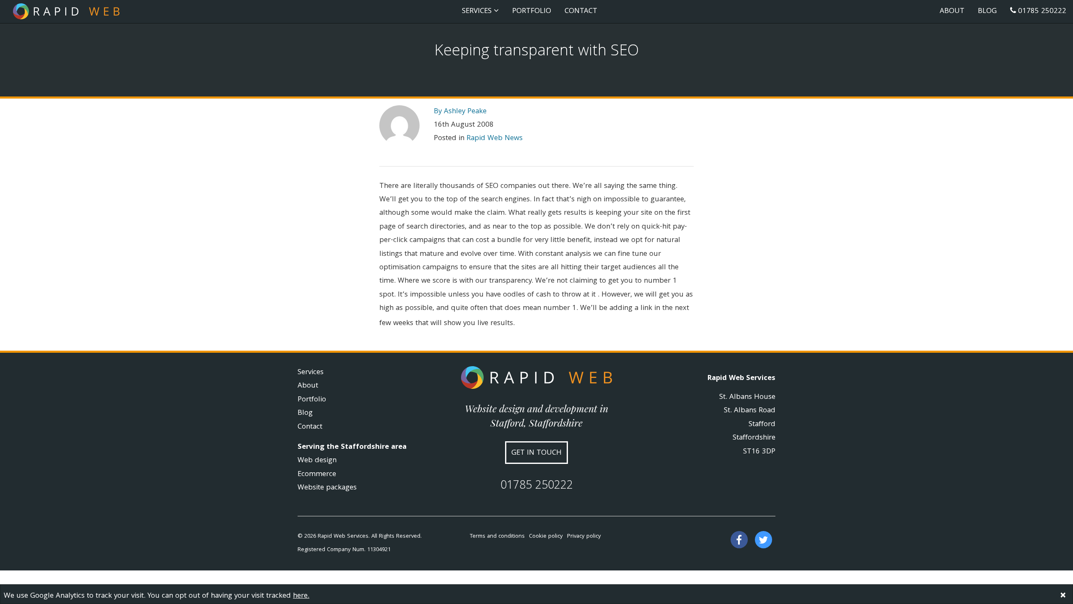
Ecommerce (317, 475)
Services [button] (478, 11)
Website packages (327, 488)
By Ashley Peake (460, 112)
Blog (987, 11)
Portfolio (531, 11)
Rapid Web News (495, 139)
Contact (581, 11)
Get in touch (536, 453)
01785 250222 (1041, 11)
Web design (317, 461)
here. (301, 596)
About (952, 11)
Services (311, 373)
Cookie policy (546, 536)
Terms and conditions (497, 536)
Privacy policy (584, 536)
